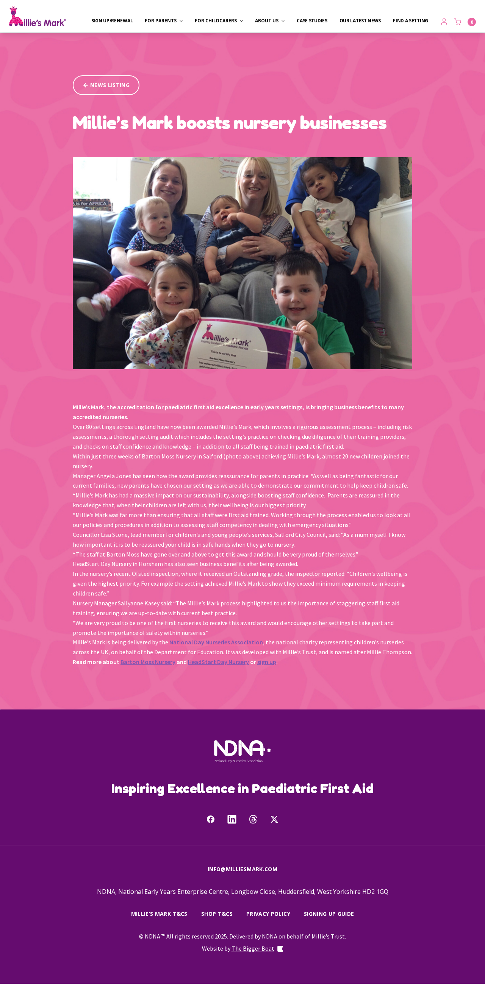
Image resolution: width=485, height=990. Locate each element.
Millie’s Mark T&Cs (159, 914)
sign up (266, 662)
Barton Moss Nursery (147, 662)
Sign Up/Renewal (112, 21)
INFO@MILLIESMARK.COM (242, 869)
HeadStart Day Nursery (218, 662)
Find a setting (410, 21)
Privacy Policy (268, 914)
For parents (161, 21)
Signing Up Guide (329, 914)
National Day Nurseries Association (216, 642)
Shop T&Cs (217, 914)
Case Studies (312, 21)
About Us (266, 21)
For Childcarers (216, 21)
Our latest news (360, 21)
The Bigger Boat (253, 948)
